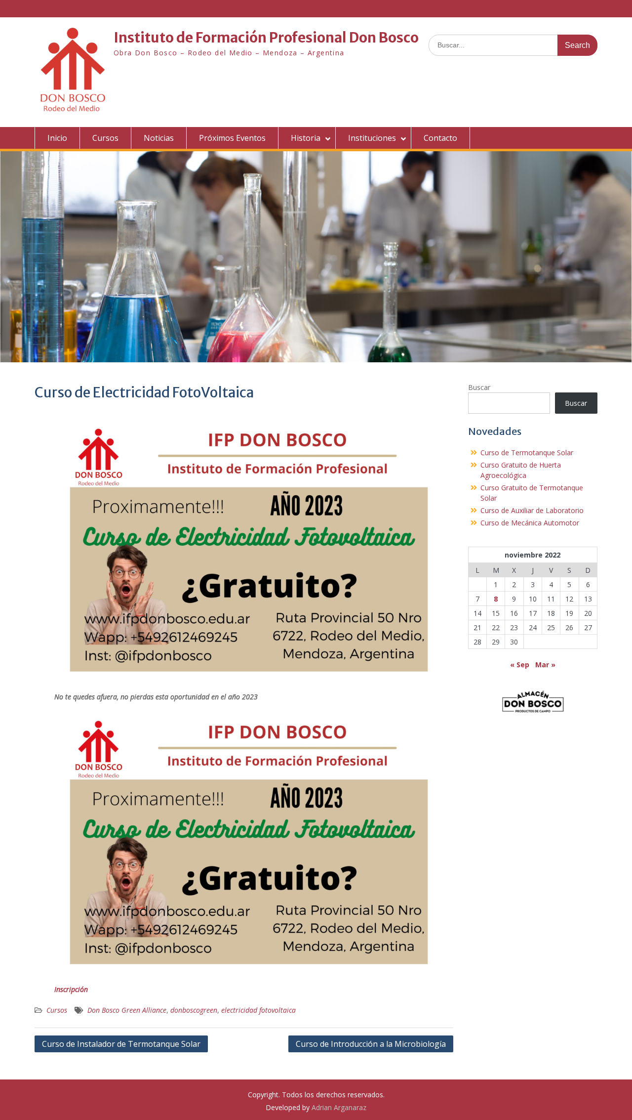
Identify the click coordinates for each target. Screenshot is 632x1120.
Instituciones (372, 137)
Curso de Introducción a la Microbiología (371, 1043)
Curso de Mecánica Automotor (529, 522)
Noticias (159, 137)
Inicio (57, 137)
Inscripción (71, 989)
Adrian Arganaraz (339, 1107)
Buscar (479, 387)
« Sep (519, 664)
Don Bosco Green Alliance (126, 1010)
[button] (533, 700)
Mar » (545, 664)
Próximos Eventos (232, 137)
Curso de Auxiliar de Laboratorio (532, 510)
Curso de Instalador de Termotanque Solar (121, 1043)
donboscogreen (193, 1010)
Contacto (440, 137)
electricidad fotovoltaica (258, 1010)
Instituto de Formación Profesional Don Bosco (266, 37)
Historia (305, 137)
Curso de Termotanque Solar (526, 452)
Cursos (105, 137)
